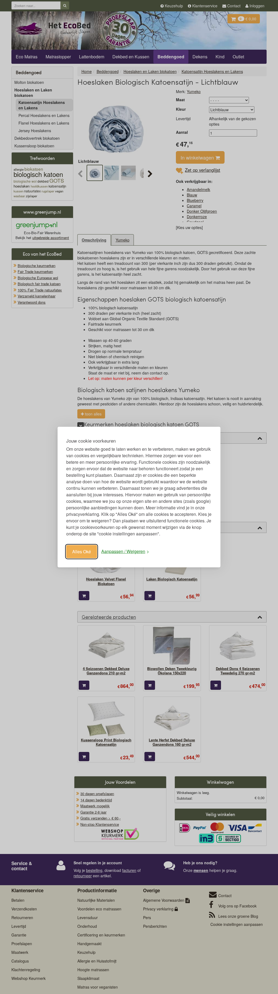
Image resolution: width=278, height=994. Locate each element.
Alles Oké (81, 551)
